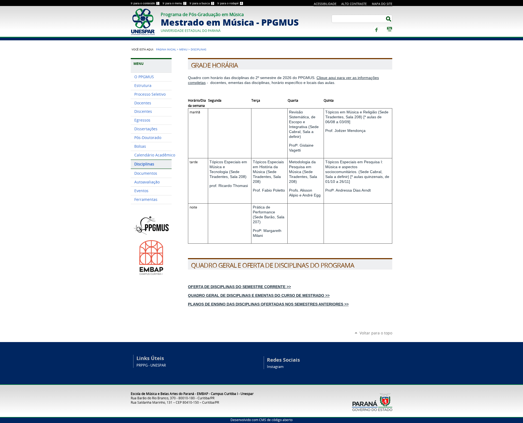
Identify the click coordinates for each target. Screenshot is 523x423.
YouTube (389, 29)
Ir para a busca (201, 3)
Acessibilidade (325, 4)
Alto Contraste (354, 4)
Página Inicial (166, 49)
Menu (183, 49)
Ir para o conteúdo (145, 3)
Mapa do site (382, 4)
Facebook (376, 29)
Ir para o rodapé (229, 3)
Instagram (382, 29)
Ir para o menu (174, 3)
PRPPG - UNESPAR (151, 365)
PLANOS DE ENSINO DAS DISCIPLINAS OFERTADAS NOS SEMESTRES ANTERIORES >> (268, 304)
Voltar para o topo (376, 333)
